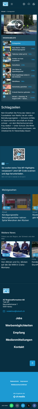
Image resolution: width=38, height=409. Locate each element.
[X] (29, 406)
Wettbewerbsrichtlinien (19, 384)
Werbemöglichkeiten (19, 325)
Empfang (19, 332)
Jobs (19, 318)
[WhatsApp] (11, 406)
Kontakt (19, 347)
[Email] (23, 406)
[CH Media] (19, 396)
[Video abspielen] (19, 25)
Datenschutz (14, 381)
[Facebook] (34, 406)
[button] (17, 406)
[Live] (24, 4)
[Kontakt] (34, 4)
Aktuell (3, 11)
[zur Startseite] (5, 4)
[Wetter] (29, 4)
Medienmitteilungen (19, 339)
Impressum (24, 381)
